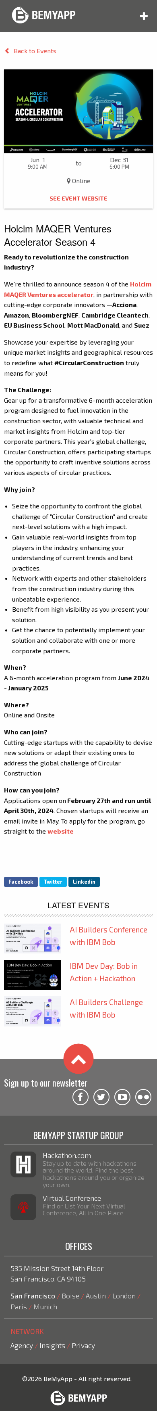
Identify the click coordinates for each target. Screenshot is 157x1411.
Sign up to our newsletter (45, 1082)
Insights (52, 1345)
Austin (96, 1295)
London (124, 1295)
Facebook (20, 881)
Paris (18, 1306)
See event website (78, 198)
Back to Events (35, 50)
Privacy (83, 1345)
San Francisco (32, 1295)
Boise (70, 1295)
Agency (21, 1345)
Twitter (53, 881)
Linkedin (84, 881)
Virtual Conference (72, 1198)
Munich (45, 1306)
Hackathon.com (67, 1155)
